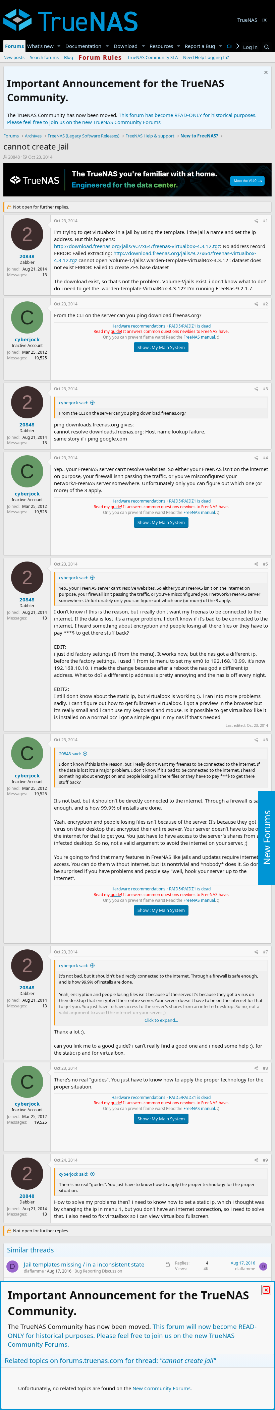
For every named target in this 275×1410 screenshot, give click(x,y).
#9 (265, 1160)
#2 (265, 304)
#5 (265, 564)
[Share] (256, 221)
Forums (14, 46)
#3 (265, 389)
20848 (14, 157)
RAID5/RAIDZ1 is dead (190, 326)
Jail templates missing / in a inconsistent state (84, 1264)
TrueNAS (247, 19)
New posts (13, 57)
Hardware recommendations (138, 326)
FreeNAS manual (199, 337)
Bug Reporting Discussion (98, 1271)
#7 (265, 952)
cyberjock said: (73, 403)
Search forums (44, 57)
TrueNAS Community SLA (152, 57)
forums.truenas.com (91, 1360)
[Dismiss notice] (265, 73)
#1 (265, 221)
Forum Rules (100, 57)
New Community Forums (161, 1388)
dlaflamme (34, 1271)
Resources (161, 46)
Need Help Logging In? (206, 57)
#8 (265, 1068)
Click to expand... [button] (161, 1020)
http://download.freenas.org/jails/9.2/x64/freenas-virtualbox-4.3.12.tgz (137, 246)
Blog (68, 57)
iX (264, 19)
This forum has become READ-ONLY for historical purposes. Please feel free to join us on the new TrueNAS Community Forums (132, 118)
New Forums (266, 837)
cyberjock (27, 339)
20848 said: (70, 754)
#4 (265, 458)
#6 (265, 740)
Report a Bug (200, 46)
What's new (40, 46)
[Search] (267, 47)
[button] (59, 46)
